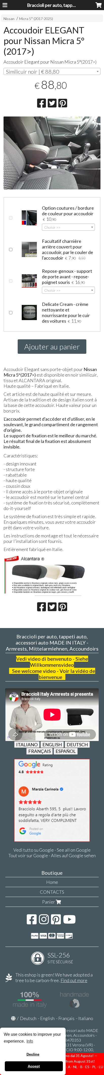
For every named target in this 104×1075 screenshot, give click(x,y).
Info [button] (30, 1041)
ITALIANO (27, 744)
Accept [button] (34, 1066)
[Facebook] (32, 922)
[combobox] (52, 71)
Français (66, 1018)
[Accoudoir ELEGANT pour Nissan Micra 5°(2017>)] (52, 152)
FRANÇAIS (39, 751)
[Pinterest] (56, 922)
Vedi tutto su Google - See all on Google (52, 850)
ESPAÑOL (66, 751)
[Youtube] (69, 922)
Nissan (9, 18)
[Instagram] (44, 922)
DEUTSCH (77, 744)
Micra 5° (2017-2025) (36, 18)
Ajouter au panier (52, 346)
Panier (49, 902)
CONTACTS (52, 892)
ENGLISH (52, 744)
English (47, 1018)
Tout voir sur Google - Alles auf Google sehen (52, 855)
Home (52, 882)
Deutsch (28, 1018)
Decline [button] (33, 1054)
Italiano (85, 1018)
